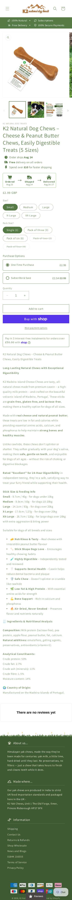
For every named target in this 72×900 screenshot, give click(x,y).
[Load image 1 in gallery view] (17, 109)
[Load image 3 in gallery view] (54, 109)
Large (45, 207)
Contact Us (13, 834)
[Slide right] (68, 111)
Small (10, 207)
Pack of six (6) (15, 238)
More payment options (36, 327)
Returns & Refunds (18, 840)
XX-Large (30, 215)
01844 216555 (15, 856)
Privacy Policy (15, 867)
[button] (7, 9)
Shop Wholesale (17, 845)
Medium (28, 207)
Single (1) (12, 230)
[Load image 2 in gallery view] (36, 109)
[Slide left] (4, 111)
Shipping (12, 828)
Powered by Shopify (50, 898)
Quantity (7, 288)
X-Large (11, 215)
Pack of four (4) (18, 247)
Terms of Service (17, 862)
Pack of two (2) (44, 239)
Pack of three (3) (38, 230)
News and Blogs (16, 851)
